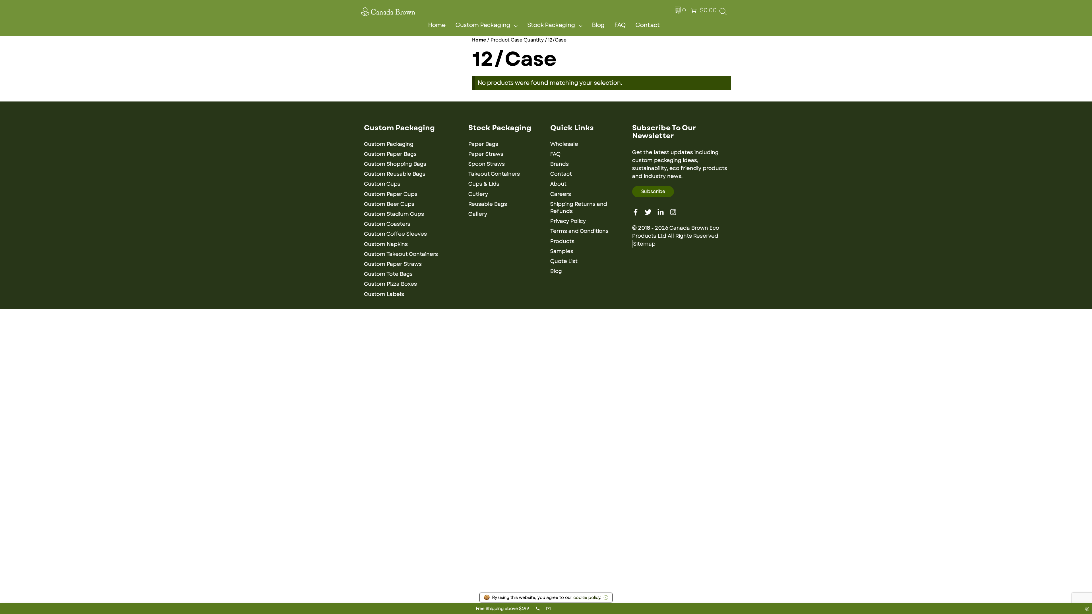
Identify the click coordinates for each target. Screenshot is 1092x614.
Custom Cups (382, 184)
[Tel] (537, 608)
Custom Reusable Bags (394, 174)
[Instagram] (673, 212)
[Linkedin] (660, 212)
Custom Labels (384, 294)
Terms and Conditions (579, 231)
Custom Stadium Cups (394, 214)
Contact (648, 25)
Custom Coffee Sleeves (395, 234)
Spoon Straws (486, 164)
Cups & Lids (483, 184)
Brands (559, 164)
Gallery (477, 214)
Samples (561, 251)
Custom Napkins (386, 244)
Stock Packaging (551, 25)
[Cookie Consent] (605, 597)
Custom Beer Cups (389, 204)
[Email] (548, 608)
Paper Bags (483, 144)
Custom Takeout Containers (401, 254)
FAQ (620, 25)
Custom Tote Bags (388, 274)
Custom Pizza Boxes (390, 284)
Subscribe (653, 191)
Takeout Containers (494, 174)
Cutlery (478, 194)
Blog (598, 25)
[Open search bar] (723, 13)
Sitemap (644, 244)
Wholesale (564, 144)
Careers (560, 194)
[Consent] (1087, 609)
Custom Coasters (387, 224)
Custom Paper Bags (390, 154)
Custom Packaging (483, 25)
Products (562, 241)
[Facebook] (635, 212)
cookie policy (586, 597)
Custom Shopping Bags (395, 164)
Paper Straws (485, 154)
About (558, 184)
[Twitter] (648, 212)
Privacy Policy (568, 221)
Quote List (564, 261)
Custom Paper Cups (390, 194)
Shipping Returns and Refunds (578, 207)
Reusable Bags (487, 204)
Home (437, 25)
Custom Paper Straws (393, 264)
